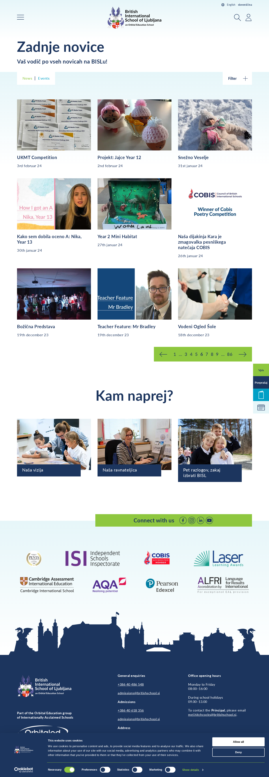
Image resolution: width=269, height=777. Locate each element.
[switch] (105, 770)
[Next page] (242, 354)
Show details (190, 769)
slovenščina (245, 4)
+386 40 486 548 (131, 684)
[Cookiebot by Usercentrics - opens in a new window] (24, 770)
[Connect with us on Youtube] (209, 520)
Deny (238, 752)
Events (44, 78)
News (27, 78)
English (231, 4)
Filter (232, 78)
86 (229, 354)
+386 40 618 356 (131, 710)
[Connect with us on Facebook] (183, 520)
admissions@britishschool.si (139, 693)
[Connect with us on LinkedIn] (200, 520)
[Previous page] (163, 354)
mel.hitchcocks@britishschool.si (212, 715)
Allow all (238, 741)
